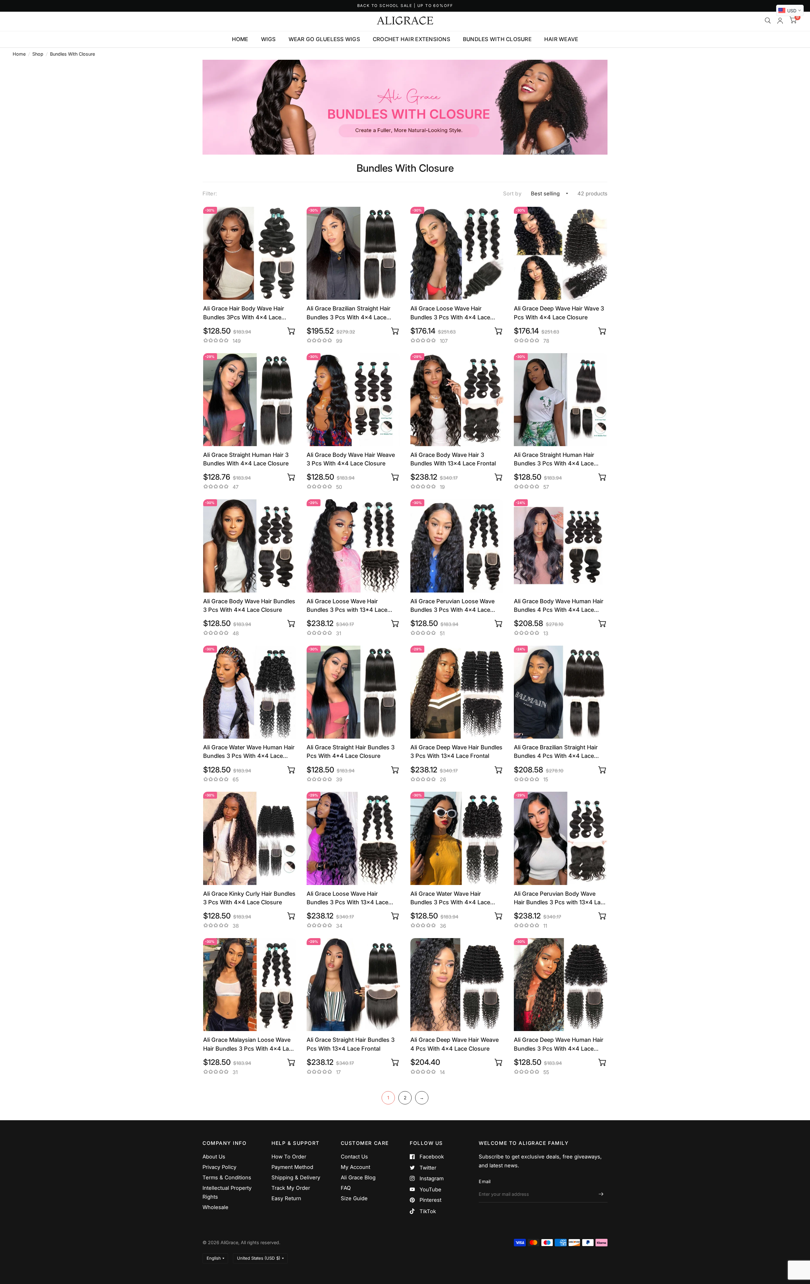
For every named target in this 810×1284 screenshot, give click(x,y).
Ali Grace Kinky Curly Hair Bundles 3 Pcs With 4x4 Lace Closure (249, 898)
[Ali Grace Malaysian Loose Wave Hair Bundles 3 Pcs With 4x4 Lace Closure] (249, 984)
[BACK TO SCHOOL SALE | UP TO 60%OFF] (405, 6)
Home (19, 54)
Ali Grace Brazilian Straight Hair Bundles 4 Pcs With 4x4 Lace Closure (556, 752)
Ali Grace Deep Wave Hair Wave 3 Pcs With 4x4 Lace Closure (559, 312)
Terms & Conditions (226, 1177)
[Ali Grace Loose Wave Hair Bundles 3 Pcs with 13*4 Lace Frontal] (353, 546)
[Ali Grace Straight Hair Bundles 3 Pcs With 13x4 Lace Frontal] (353, 984)
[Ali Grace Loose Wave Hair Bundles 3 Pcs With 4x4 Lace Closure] (457, 253)
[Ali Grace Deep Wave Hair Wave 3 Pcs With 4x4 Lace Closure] (560, 253)
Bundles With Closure (72, 54)
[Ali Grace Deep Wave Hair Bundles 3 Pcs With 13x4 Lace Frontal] (457, 692)
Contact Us (354, 1156)
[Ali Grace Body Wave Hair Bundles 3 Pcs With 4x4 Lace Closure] (249, 546)
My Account (355, 1167)
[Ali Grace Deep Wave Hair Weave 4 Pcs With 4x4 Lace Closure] (457, 984)
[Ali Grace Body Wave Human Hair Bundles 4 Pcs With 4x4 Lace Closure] (560, 546)
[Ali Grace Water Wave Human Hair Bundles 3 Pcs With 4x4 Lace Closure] (249, 692)
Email (484, 1181)
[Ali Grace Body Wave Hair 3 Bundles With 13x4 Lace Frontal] (457, 399)
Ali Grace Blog (358, 1177)
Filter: (209, 193)
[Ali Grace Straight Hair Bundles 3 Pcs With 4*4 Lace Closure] (353, 692)
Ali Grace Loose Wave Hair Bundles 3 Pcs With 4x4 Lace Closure (450, 313)
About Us (213, 1156)
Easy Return (286, 1198)
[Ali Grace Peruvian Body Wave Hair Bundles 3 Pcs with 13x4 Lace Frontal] (560, 838)
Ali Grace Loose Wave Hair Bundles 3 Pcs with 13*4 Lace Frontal (347, 606)
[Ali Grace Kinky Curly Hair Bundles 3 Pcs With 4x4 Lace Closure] (249, 838)
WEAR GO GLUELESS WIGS (324, 39)
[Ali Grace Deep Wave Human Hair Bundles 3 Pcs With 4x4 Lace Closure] (560, 984)
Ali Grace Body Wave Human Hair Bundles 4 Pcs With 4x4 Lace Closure (558, 606)
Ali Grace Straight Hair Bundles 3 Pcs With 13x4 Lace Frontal (351, 1044)
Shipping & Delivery (295, 1177)
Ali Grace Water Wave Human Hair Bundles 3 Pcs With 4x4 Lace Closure (249, 752)
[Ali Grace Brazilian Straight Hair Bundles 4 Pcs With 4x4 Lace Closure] (560, 692)
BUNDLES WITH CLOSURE (497, 39)
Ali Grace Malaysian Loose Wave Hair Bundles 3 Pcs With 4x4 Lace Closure (249, 1044)
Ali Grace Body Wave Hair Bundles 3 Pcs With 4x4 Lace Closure (249, 605)
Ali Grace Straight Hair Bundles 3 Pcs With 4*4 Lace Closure (351, 751)
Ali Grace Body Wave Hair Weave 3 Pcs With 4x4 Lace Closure (351, 459)
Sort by (512, 193)
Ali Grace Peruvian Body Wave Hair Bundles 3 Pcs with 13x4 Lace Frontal (560, 898)
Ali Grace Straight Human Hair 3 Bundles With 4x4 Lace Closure (246, 459)
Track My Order (290, 1188)
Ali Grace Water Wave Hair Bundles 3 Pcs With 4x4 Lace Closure (450, 898)
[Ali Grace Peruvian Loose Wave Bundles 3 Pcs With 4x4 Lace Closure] (457, 546)
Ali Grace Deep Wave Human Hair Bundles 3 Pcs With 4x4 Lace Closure (558, 1044)
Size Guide (354, 1198)
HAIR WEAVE (561, 39)
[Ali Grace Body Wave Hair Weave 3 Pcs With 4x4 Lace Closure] (353, 399)
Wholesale (215, 1207)
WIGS (268, 39)
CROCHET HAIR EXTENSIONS (411, 39)
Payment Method (292, 1167)
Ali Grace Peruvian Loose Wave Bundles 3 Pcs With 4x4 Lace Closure (452, 606)
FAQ (346, 1188)
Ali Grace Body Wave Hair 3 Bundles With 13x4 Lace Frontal (453, 459)
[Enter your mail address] (601, 1194)
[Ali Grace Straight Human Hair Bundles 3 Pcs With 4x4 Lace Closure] (560, 399)
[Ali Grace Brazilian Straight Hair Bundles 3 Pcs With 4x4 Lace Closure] (353, 253)
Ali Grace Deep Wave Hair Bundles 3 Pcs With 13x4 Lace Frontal (456, 751)
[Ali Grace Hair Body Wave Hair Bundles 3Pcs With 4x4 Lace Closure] (249, 253)
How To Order (288, 1156)
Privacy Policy (219, 1167)
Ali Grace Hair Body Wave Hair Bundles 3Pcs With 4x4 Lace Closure (243, 313)
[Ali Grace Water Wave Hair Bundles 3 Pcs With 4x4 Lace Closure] (457, 838)
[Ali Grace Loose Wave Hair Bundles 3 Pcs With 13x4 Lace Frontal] (353, 838)
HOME (240, 39)
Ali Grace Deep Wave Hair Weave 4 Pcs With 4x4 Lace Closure (454, 1044)
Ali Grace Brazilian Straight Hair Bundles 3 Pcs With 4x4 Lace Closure (348, 313)
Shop (37, 54)
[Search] (768, 20)
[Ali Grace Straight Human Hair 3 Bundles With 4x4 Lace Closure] (249, 399)
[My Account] (780, 20)
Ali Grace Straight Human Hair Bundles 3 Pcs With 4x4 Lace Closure (554, 459)
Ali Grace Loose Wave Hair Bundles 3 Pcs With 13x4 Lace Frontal (347, 898)
